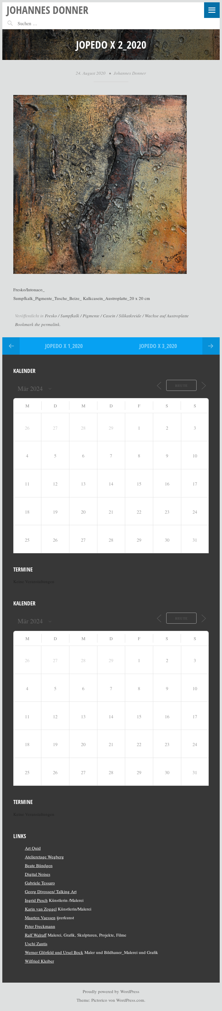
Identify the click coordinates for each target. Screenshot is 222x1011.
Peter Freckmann (40, 926)
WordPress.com (130, 1000)
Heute (181, 385)
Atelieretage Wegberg (44, 857)
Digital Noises (37, 874)
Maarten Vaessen (40, 917)
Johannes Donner (47, 9)
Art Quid (33, 848)
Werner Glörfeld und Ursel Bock (54, 952)
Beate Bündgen (39, 865)
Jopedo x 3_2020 (158, 346)
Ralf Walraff (36, 935)
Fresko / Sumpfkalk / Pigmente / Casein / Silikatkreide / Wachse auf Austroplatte (117, 315)
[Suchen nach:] (40, 23)
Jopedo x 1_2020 (64, 346)
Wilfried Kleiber (39, 961)
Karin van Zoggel (41, 909)
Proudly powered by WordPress (111, 991)
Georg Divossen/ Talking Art (51, 891)
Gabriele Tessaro (40, 883)
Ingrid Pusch (36, 900)
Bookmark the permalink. (38, 324)
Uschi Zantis (36, 943)
